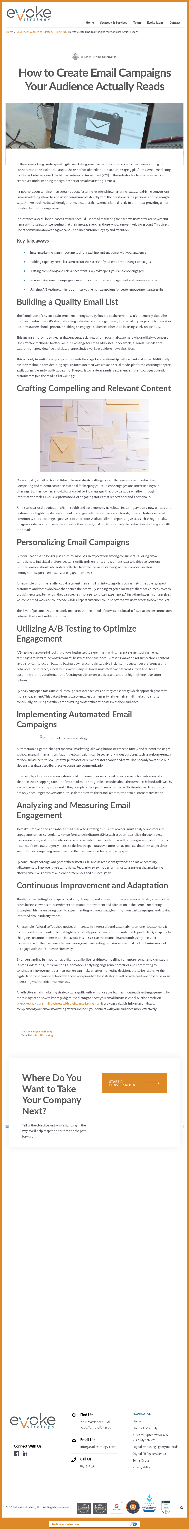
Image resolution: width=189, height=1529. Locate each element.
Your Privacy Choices (106, 1524)
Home (9, 31)
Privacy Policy (141, 1467)
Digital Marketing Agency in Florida (155, 1447)
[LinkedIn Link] (25, 1453)
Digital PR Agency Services (149, 1453)
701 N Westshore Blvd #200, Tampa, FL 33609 (95, 1421)
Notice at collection (65, 1524)
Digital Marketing (42, 1031)
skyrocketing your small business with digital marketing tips (58, 1003)
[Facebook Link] (17, 1453)
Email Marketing (44, 1035)
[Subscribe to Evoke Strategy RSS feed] (181, 1507)
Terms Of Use (141, 1460)
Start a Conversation (122, 1083)
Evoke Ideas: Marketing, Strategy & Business (41, 31)
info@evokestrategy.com (98, 1443)
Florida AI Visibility (145, 1428)
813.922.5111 (88, 1463)
